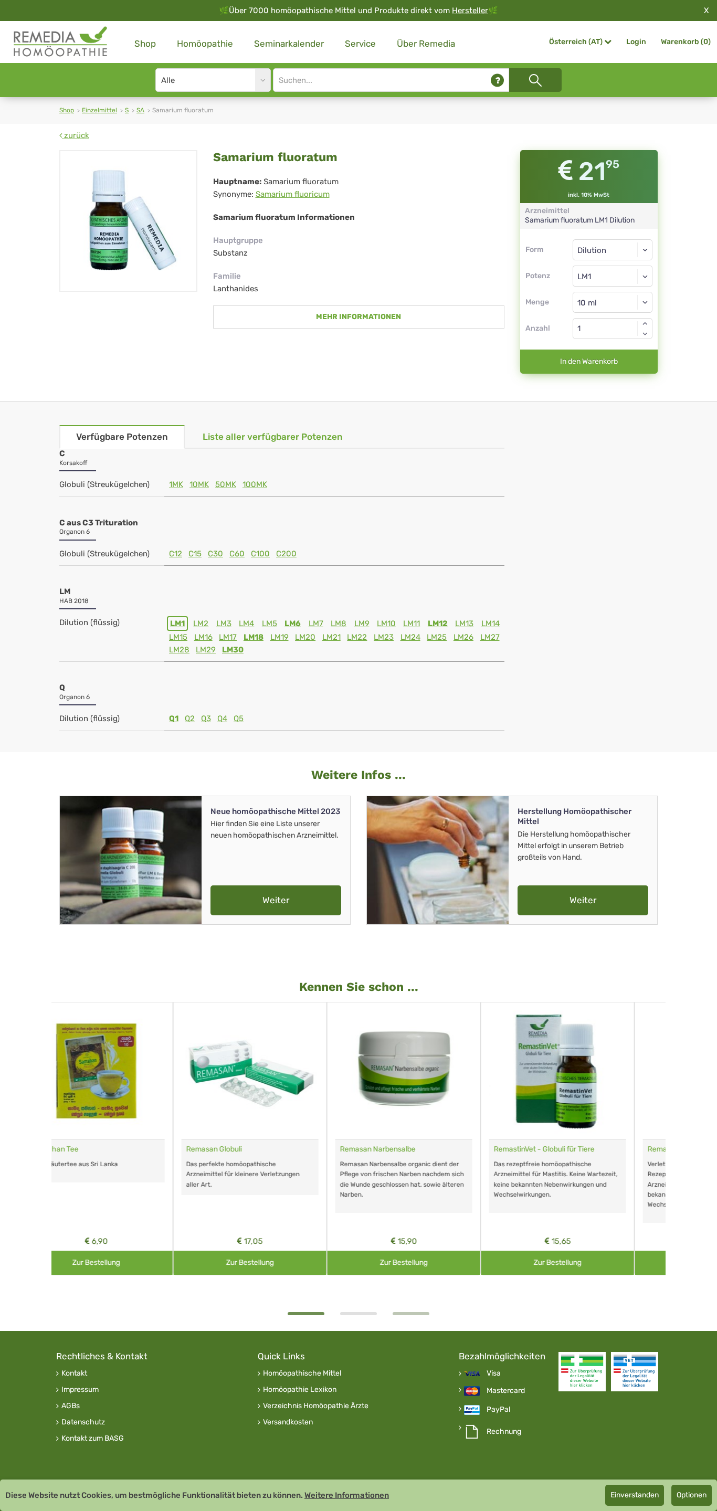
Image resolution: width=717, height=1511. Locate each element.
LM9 (362, 623)
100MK (254, 484)
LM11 (411, 623)
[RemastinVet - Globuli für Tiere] (435, 1070)
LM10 (386, 623)
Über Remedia (426, 43)
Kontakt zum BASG (92, 1438)
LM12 (438, 623)
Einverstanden (634, 1495)
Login (636, 41)
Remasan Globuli (92, 1149)
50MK (225, 484)
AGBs (70, 1406)
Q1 (173, 718)
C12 (175, 553)
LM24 (410, 637)
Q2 (190, 718)
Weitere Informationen (346, 1495)
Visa (494, 1373)
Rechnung (504, 1431)
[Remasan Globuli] (128, 1070)
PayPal (498, 1409)
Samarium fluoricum (293, 194)
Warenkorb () (686, 41)
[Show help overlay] (497, 80)
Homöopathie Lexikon (299, 1389)
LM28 (179, 649)
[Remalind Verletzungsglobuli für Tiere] (589, 1070)
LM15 (178, 637)
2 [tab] (358, 1313)
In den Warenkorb (589, 361)
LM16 (203, 637)
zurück (75, 135)
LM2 (200, 623)
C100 (260, 553)
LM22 (357, 637)
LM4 (246, 623)
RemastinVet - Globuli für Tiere (422, 1149)
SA (140, 110)
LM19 (279, 637)
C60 (237, 553)
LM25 (437, 637)
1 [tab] (306, 1313)
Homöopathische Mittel (302, 1373)
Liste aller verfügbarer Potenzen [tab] (273, 436)
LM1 (177, 623)
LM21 (331, 637)
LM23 (384, 637)
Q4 (222, 718)
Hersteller (470, 10)
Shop (145, 43)
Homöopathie (205, 43)
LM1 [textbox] (584, 276)
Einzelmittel (99, 110)
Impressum (80, 1389)
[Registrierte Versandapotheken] (582, 1371)
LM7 (316, 623)
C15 (195, 553)
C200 (286, 553)
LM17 (228, 637)
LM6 (292, 623)
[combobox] (613, 276)
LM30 (233, 649)
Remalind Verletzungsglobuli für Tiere (587, 1149)
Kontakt (74, 1373)
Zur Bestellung (128, 1262)
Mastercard (506, 1390)
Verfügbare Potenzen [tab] (122, 436)
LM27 (490, 637)
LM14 (490, 623)
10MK (199, 484)
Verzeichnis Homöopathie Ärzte (315, 1406)
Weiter (275, 900)
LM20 (305, 637)
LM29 (206, 649)
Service (360, 43)
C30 (215, 553)
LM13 (464, 623)
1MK (176, 484)
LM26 (463, 637)
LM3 (223, 623)
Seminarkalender (289, 43)
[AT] (60, 41)
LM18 (253, 637)
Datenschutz (83, 1422)
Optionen (692, 1495)
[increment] (645, 323)
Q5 (239, 718)
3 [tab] (411, 1313)
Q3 (206, 718)
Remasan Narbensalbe (256, 1149)
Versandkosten (288, 1422)
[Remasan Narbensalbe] (282, 1070)
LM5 (269, 623)
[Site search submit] (535, 80)
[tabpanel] (128, 1138)
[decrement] (645, 334)
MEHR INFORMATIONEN (358, 316)
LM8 (338, 623)
